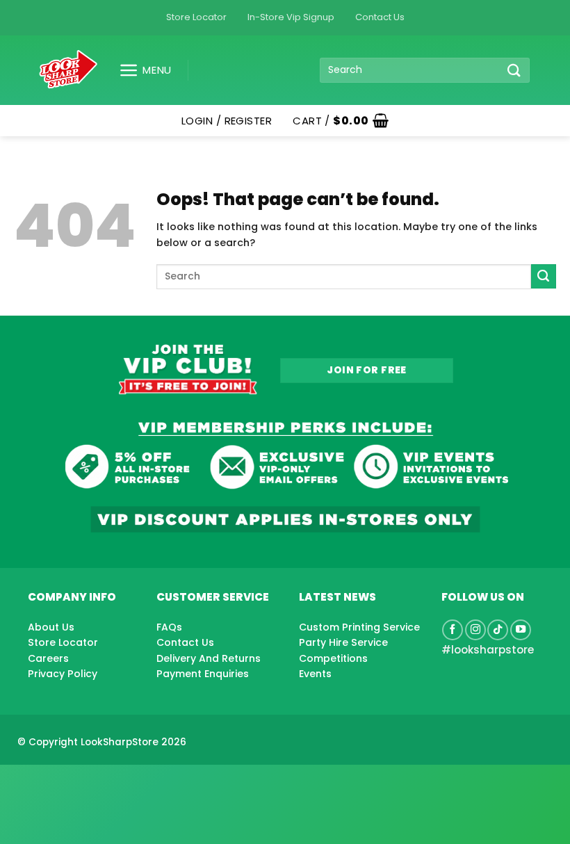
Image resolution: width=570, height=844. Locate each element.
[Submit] (514, 69)
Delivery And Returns (208, 658)
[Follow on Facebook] (452, 629)
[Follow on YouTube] (520, 629)
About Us (51, 627)
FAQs (169, 627)
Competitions (333, 658)
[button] (140, 70)
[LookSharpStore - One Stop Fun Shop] (68, 70)
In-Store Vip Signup (290, 17)
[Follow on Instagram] (475, 629)
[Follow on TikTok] (497, 629)
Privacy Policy (62, 674)
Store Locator (196, 17)
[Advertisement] (111, 782)
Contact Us (380, 17)
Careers (48, 658)
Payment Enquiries (202, 674)
